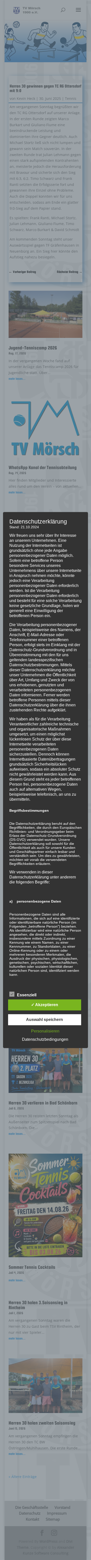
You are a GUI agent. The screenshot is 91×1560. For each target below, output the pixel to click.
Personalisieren (45, 1031)
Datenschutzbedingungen (45, 1039)
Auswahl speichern (44, 1019)
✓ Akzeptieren (44, 1005)
